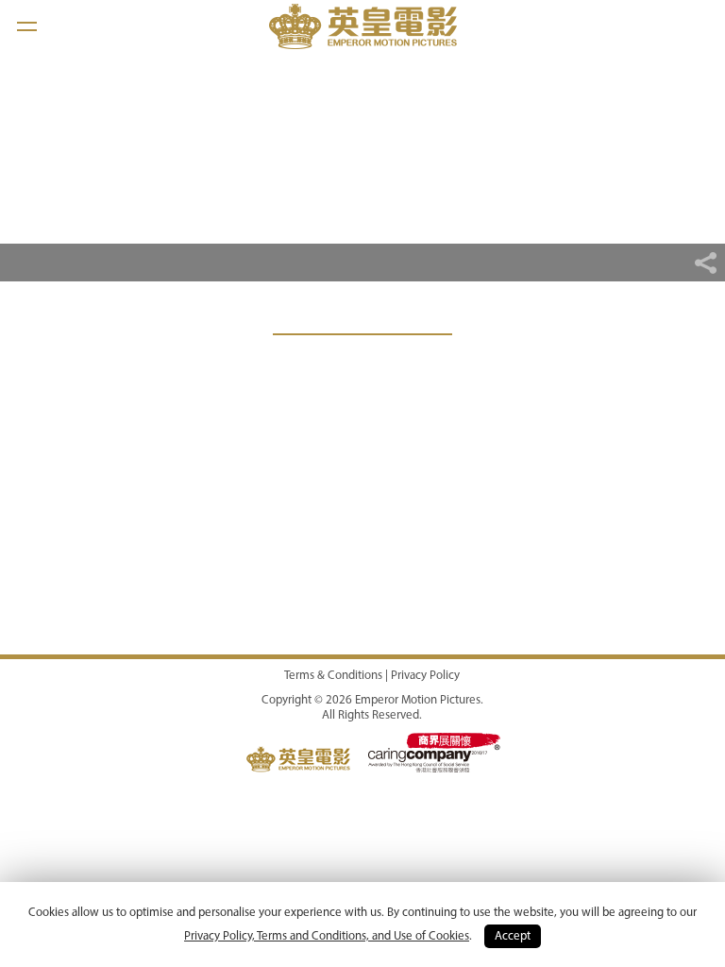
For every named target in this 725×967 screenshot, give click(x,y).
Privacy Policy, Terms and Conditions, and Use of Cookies (326, 936)
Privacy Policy (425, 676)
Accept (513, 936)
